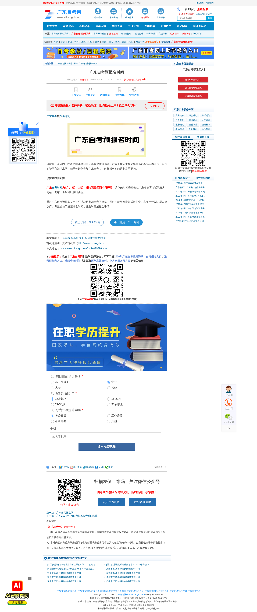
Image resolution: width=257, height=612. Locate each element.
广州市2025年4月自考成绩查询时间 (123, 581)
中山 (90, 41)
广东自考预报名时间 (88, 63)
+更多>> (140, 41)
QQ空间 (65, 467)
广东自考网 (61, 63)
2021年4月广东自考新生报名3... (190, 217)
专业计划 (133, 26)
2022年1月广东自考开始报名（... (191, 183)
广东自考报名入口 (135, 591)
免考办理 (139, 33)
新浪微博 (77, 467)
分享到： (53, 467)
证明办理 (193, 124)
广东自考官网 (151, 591)
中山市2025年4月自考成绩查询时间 (64, 573)
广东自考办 (163, 591)
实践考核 (163, 33)
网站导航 (210, 3)
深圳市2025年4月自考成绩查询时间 (64, 581)
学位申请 (197, 33)
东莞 (83, 41)
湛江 (124, 41)
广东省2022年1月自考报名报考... (191, 187)
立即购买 (155, 105)
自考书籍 (161, 17)
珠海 (76, 41)
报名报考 (73, 63)
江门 (131, 41)
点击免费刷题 (111, 502)
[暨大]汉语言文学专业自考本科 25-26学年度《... (128, 564)
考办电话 (193, 129)
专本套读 (149, 26)
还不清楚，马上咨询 (126, 222)
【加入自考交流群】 (132, 79)
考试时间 (206, 115)
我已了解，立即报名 (87, 222)
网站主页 (52, 26)
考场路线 (180, 129)
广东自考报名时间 (178, 591)
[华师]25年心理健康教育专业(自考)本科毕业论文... (70, 569)
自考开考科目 (100, 33)
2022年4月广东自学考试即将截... (191, 191)
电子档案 (180, 124)
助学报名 (129, 17)
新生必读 (98, 17)
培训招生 (166, 26)
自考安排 (101, 26)
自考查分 (180, 120)
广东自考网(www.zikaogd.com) (130, 594)
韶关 (117, 41)
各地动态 (84, 26)
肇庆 (104, 41)
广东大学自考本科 (117, 591)
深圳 (63, 41)
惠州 (97, 41)
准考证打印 (126, 33)
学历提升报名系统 (193, 96)
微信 (110, 467)
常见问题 (182, 26)
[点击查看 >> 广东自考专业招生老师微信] (23, 161)
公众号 (208, 13)
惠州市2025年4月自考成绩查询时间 (123, 569)
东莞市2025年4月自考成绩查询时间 (123, 573)
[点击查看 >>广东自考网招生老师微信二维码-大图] (193, 165)
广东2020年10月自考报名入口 (190, 221)
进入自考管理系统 (193, 87)
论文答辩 (174, 33)
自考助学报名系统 (60, 33)
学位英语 (206, 129)
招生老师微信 (182, 137)
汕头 (111, 41)
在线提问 (199, 13)
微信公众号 (203, 137)
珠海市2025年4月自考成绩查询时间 (64, 577)
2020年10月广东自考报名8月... (190, 212)
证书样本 (206, 124)
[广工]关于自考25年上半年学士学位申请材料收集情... (72, 564)
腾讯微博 (90, 467)
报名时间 (65, 116)
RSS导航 (200, 3)
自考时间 (57, 187)
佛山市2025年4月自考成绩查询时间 (123, 577)
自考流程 (180, 115)
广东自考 (52, 116)
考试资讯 (68, 26)
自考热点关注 (182, 177)
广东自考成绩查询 (99, 591)
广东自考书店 (194, 591)
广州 (56, 41)
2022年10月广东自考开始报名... (190, 200)
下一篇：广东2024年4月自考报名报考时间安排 (72, 515)
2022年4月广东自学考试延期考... (191, 208)
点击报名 (202, 9)
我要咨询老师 (142, 502)
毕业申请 (186, 33)
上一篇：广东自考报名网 (60, 512)
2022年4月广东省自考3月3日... (190, 196)
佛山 (70, 41)
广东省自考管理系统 (81, 33)
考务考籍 (113, 17)
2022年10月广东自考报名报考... (190, 204)
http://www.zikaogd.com (91, 243)
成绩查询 (117, 26)
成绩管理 (193, 120)
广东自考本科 (84, 591)
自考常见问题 (203, 177)
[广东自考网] (62, 15)
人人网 (101, 467)
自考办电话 (199, 26)
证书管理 (206, 120)
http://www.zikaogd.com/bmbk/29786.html (83, 248)
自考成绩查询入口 (193, 79)
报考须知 (113, 33)
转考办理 (151, 33)
